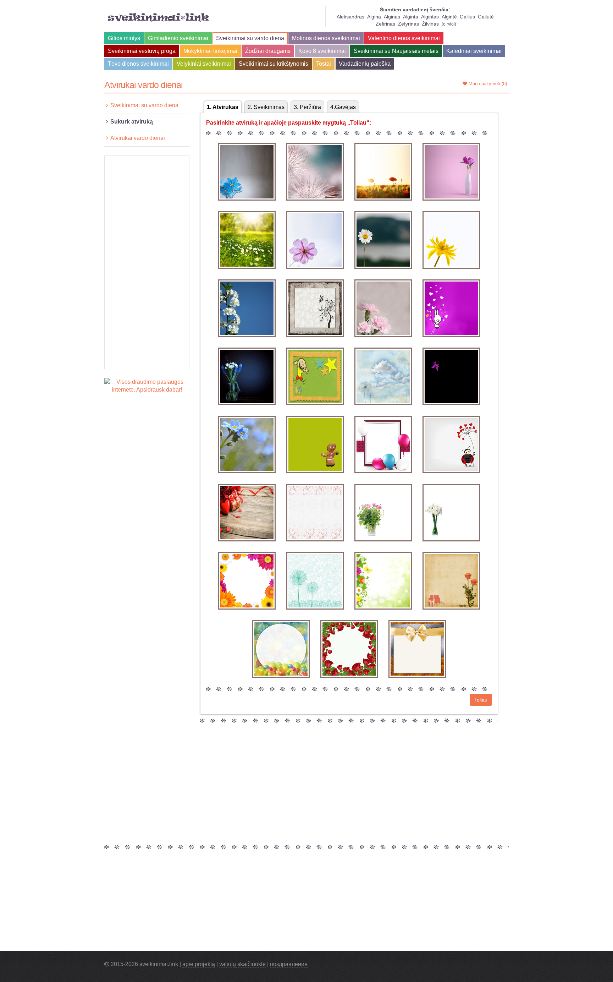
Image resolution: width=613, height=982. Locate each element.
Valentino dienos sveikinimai (404, 38)
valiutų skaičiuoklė (242, 964)
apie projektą (198, 964)
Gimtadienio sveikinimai (178, 38)
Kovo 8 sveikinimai (322, 51)
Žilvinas (430, 24)
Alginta (410, 17)
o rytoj (449, 24)
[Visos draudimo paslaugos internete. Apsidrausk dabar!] (146, 386)
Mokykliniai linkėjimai (210, 51)
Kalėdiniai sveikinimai (474, 51)
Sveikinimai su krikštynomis (273, 64)
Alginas (392, 17)
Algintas (430, 17)
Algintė (449, 17)
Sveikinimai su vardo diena (250, 38)
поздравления (289, 964)
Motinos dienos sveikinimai (326, 38)
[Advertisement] (147, 262)
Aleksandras (350, 17)
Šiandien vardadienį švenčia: (415, 9)
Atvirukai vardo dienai (137, 138)
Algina (374, 17)
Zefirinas (385, 24)
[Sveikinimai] (158, 17)
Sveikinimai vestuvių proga (142, 51)
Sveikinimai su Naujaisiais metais (396, 51)
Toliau (480, 700)
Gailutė (486, 17)
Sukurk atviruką (131, 122)
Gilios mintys (124, 38)
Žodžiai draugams (268, 51)
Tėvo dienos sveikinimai (138, 64)
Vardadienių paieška (365, 64)
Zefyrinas (408, 24)
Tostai (323, 64)
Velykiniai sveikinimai (204, 64)
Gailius (467, 17)
